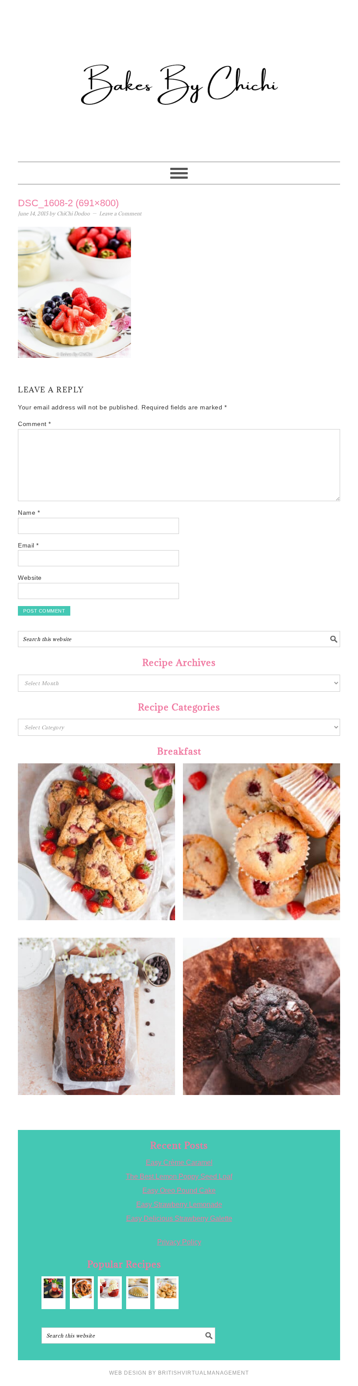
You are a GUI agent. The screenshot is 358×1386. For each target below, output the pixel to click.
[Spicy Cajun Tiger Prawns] (82, 1288)
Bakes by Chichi (179, 46)
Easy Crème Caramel (179, 1162)
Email (28, 545)
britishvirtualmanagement (203, 1373)
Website (30, 577)
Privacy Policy (179, 1242)
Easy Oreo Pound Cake (179, 1190)
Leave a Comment (120, 213)
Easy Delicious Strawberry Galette (179, 1218)
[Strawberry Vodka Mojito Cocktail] (53, 1288)
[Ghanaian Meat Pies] (138, 1288)
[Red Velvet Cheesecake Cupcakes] (110, 1288)
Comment (34, 423)
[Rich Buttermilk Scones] (166, 1288)
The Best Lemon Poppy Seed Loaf (179, 1176)
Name (29, 512)
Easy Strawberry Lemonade (179, 1204)
